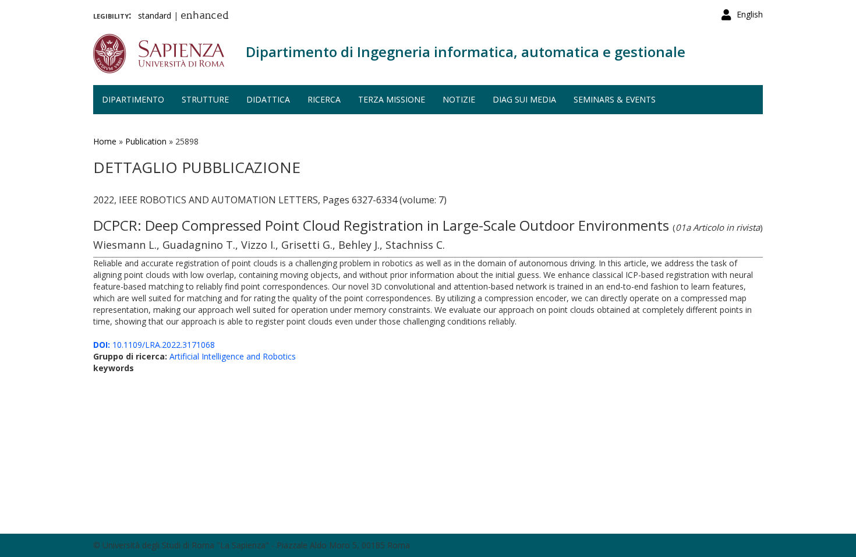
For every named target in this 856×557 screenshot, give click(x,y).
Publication (146, 141)
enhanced (205, 16)
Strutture (205, 99)
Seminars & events (615, 99)
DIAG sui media (524, 99)
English (750, 14)
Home (104, 141)
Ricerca (324, 99)
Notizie (459, 99)
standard (154, 15)
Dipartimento (133, 99)
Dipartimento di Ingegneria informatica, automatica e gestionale (465, 51)
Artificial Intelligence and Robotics (232, 356)
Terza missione (391, 99)
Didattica (268, 99)
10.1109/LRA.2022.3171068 (154, 344)
